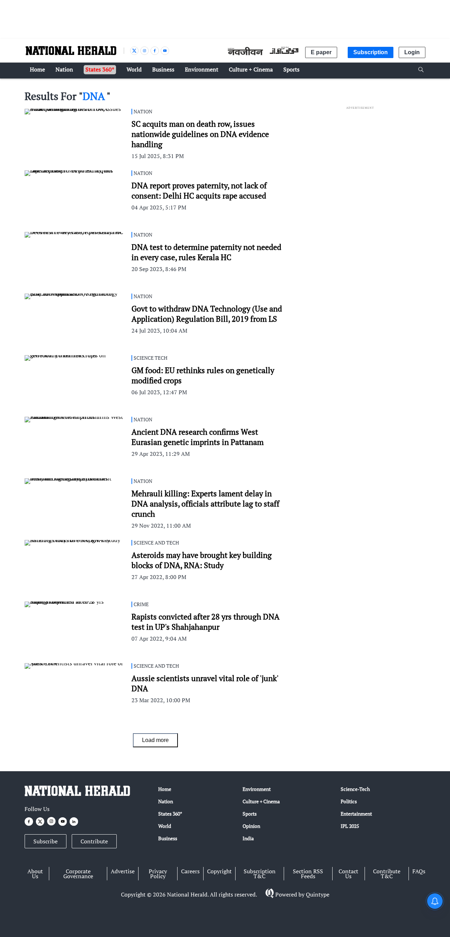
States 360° (170, 813)
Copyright (219, 871)
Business (167, 838)
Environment (257, 789)
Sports (250, 813)
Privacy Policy (158, 873)
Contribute (94, 841)
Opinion (251, 826)
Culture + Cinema (261, 801)
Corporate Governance (78, 873)
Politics (349, 801)
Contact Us (348, 873)
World (164, 826)
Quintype (317, 894)
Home (164, 789)
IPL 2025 (350, 826)
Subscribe (45, 841)
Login (412, 52)
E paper (321, 52)
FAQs (418, 871)
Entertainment (356, 813)
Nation (165, 801)
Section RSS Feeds (308, 873)
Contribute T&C (386, 873)
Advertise (123, 871)
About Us (35, 873)
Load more (155, 740)
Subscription (370, 52)
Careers (190, 871)
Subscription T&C (260, 873)
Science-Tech (355, 789)
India (248, 838)
